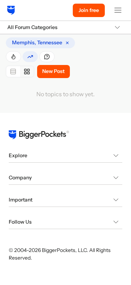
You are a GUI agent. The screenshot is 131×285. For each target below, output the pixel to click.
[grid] (40, 42)
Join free (89, 10)
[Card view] (27, 71)
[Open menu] (118, 10)
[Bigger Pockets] (11, 10)
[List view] (13, 71)
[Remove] (67, 43)
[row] (40, 42)
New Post (53, 71)
